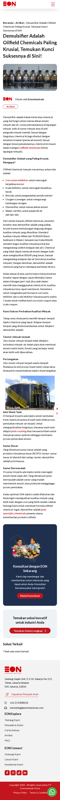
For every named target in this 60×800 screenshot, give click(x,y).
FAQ (7, 740)
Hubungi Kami (12, 754)
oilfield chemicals (30, 147)
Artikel (20, 22)
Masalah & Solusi (14, 725)
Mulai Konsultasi (30, 595)
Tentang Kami (12, 719)
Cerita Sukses (12, 730)
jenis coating (18, 431)
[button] (57, 409)
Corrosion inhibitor (16, 180)
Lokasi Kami (11, 759)
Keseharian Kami (14, 764)
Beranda (8, 22)
